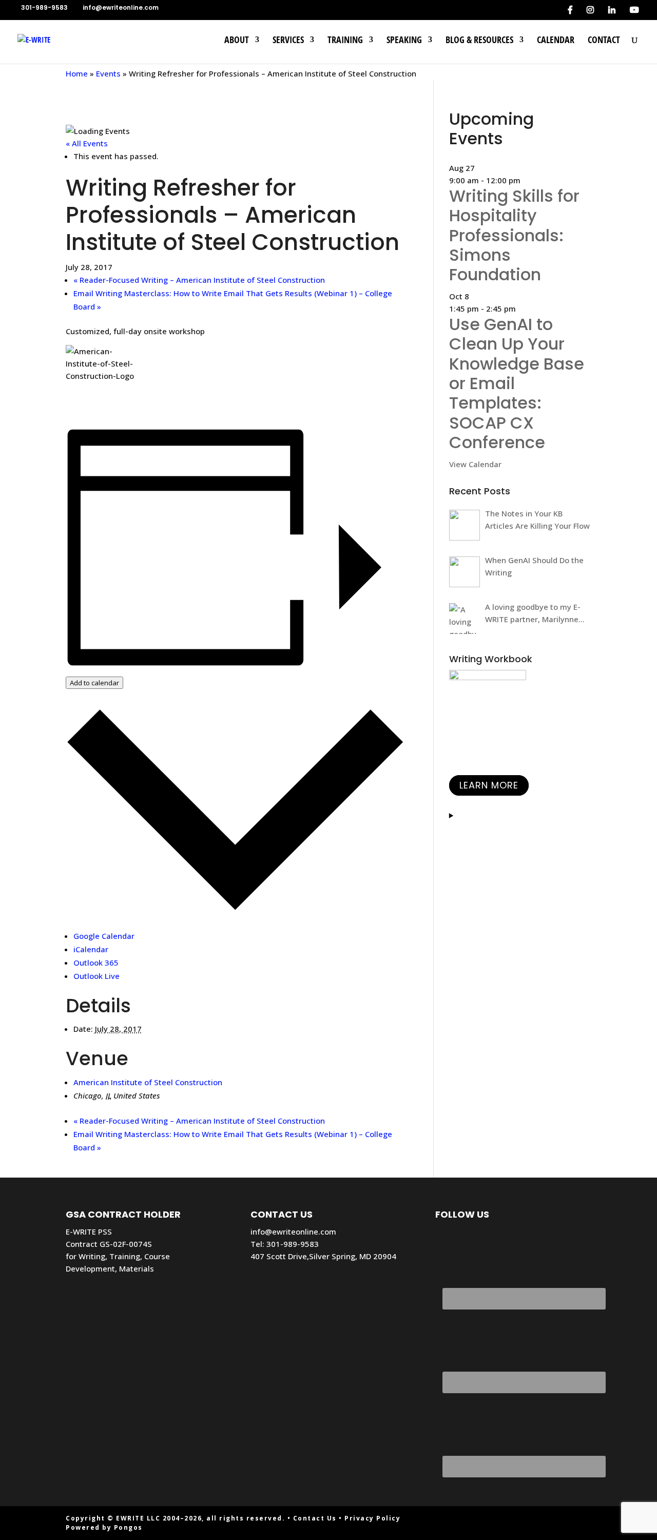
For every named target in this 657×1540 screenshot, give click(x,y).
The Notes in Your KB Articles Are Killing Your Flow (537, 519)
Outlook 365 (96, 962)
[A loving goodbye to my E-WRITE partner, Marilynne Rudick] (464, 618)
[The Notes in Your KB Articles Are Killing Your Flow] (464, 525)
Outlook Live (96, 976)
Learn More (488, 785)
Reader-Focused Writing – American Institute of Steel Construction (199, 280)
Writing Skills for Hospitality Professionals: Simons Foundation (514, 235)
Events (108, 73)
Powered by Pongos (104, 1527)
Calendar (555, 41)
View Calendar (475, 464)
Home (77, 73)
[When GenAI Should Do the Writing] (464, 571)
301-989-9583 (292, 1244)
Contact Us (315, 1518)
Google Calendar (103, 936)
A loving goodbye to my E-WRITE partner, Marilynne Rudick (533, 613)
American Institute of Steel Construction (147, 1082)
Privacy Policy (372, 1518)
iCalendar (90, 949)
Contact (604, 41)
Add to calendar (94, 682)
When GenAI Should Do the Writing (534, 566)
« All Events (87, 143)
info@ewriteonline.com (293, 1231)
